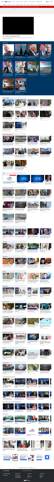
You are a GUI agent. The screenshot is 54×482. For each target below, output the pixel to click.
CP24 (28, 475)
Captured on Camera (19, 4)
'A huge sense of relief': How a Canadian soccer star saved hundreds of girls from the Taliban (22, 449)
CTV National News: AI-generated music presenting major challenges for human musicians (7, 326)
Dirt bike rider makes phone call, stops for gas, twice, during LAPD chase (8, 197)
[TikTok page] (5, 470)
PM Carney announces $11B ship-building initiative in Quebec (20, 236)
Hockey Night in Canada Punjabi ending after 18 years (33, 311)
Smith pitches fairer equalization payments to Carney (45, 143)
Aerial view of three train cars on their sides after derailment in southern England (20, 197)
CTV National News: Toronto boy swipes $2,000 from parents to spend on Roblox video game (33, 266)
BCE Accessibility (5, 475)
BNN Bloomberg (30, 476)
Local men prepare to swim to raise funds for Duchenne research (8, 251)
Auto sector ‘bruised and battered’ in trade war (7, 129)
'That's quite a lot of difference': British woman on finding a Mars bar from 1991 (45, 266)
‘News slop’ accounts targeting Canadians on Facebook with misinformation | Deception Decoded (20, 342)
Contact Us (25, 467)
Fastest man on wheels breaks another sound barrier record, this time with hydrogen (33, 357)
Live (14, 4)
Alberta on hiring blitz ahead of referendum (20, 143)
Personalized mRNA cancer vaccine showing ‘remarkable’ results (20, 281)
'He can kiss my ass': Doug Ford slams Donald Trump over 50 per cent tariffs (8, 57)
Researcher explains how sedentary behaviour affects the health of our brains (9, 449)
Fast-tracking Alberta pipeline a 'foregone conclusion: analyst (33, 143)
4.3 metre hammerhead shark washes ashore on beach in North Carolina (33, 209)
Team (34, 467)
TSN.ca (29, 477)
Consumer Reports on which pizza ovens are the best (7, 266)
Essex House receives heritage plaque (8, 107)
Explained (38, 4)
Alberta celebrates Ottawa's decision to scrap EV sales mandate (7, 357)
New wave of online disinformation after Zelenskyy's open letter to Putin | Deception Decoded (45, 342)
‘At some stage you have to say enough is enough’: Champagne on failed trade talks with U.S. (45, 236)
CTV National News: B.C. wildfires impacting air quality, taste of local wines (8, 372)
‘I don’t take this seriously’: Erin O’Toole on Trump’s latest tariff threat (33, 236)
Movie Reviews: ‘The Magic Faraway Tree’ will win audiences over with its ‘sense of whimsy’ (8, 311)
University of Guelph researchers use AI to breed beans (33, 326)
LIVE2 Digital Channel (34, 183)
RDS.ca (41, 477)
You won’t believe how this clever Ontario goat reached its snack (33, 74)
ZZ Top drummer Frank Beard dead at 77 (20, 311)
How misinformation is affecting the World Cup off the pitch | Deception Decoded (8, 342)
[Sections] (2, 2)
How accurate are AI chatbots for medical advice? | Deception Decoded (33, 342)
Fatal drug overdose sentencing (33, 106)
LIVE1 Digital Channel (20, 183)
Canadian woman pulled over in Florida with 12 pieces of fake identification (8, 209)
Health (35, 4)
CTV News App (21, 467)
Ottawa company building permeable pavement (19, 326)
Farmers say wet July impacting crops (33, 372)
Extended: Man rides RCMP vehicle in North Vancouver (32, 197)
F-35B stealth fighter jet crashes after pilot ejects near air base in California (20, 222)
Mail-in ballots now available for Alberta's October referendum (8, 168)
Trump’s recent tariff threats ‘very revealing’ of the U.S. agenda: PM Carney (8, 236)
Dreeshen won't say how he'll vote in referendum (33, 156)
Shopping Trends (39, 1)
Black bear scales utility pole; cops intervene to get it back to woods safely (45, 209)
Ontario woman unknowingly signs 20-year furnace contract (20, 266)
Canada (17, 1)
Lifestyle (28, 4)
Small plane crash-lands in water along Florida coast (45, 74)
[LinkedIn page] (8, 470)
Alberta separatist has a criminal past (8, 156)
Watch (21, 1)
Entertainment (43, 4)
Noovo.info (41, 475)
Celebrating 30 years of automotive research (44, 357)
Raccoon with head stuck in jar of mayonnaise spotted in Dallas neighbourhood (45, 197)
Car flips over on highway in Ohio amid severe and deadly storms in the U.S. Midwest (20, 372)
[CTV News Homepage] (8, 1)
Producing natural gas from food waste (45, 107)
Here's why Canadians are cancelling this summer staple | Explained (33, 295)
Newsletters (31, 467)
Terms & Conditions (18, 476)
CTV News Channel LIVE (7, 183)
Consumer (31, 4)
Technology (48, 4)
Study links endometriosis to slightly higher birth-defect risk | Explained (45, 295)
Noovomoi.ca (41, 476)
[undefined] (8, 383)
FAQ (28, 467)
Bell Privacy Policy (17, 475)
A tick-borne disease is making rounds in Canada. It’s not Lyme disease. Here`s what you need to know (8, 296)
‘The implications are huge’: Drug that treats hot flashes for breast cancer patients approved (33, 281)
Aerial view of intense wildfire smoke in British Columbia (20, 209)
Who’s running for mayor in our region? (20, 129)
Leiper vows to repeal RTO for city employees (20, 118)
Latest (9, 4)
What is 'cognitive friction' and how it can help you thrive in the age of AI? (45, 326)
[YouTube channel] (6, 470)
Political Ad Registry (18, 477)
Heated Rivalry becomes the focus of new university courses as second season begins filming (45, 311)
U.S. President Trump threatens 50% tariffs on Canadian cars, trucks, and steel (45, 57)
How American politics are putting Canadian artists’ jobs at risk (20, 74)
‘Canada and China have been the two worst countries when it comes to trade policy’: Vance (8, 74)
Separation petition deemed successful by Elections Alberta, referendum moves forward (20, 156)
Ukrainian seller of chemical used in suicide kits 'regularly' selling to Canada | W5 (37, 449)
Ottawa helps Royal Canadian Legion (45, 118)
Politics (25, 4)
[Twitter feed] (3, 470)
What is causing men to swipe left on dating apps (45, 251)
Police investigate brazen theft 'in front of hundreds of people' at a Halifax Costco (20, 92)
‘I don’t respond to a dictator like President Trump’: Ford (33, 57)
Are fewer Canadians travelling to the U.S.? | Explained (20, 295)
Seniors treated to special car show (20, 357)
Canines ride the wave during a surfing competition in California (8, 221)
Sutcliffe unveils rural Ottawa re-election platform (20, 107)
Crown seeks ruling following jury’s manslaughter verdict (7, 118)
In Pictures (25, 1)
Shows (12, 4)
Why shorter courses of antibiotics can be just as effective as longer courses (44, 281)
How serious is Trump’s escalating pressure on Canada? (20, 57)
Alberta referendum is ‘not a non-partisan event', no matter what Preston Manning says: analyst (8, 144)
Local (14, 1)
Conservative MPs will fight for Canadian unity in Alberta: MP (45, 156)
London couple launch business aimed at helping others (20, 251)
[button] (49, 180)
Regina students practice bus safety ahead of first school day (33, 251)
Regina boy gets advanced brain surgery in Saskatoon (8, 280)
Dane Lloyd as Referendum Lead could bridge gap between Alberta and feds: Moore (20, 168)
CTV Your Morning (32, 1)
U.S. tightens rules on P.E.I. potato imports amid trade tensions (8, 91)
